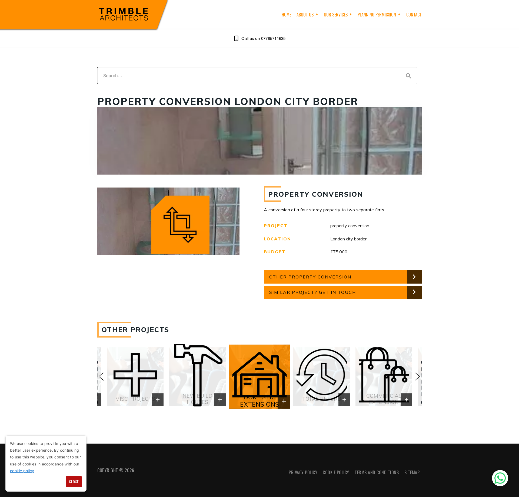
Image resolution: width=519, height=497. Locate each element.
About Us (305, 14)
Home (286, 14)
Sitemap (412, 472)
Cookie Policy (336, 472)
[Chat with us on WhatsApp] (500, 478)
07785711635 (273, 38)
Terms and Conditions (377, 472)
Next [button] (418, 377)
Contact (414, 14)
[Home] (124, 14)
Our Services (336, 14)
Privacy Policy (303, 472)
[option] (259, 376)
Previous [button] (101, 377)
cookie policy (22, 470)
